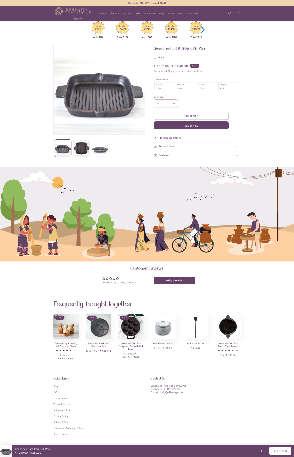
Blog (55, 386)
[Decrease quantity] (258, 451)
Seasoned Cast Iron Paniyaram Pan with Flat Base (131, 346)
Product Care (60, 398)
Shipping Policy (61, 410)
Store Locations (61, 434)
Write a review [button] (174, 280)
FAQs (56, 392)
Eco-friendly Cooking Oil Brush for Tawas (66, 345)
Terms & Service (62, 404)
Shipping (172, 71)
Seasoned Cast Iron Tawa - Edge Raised (227, 345)
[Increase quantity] (265, 451)
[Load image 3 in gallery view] (100, 148)
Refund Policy (60, 422)
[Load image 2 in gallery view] (81, 148)
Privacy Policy (60, 416)
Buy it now (191, 125)
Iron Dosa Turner (195, 343)
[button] (127, 13)
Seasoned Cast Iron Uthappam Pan (98, 345)
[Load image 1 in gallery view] (62, 148)
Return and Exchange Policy (68, 428)
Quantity (158, 97)
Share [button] (161, 57)
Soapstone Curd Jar (163, 343)
